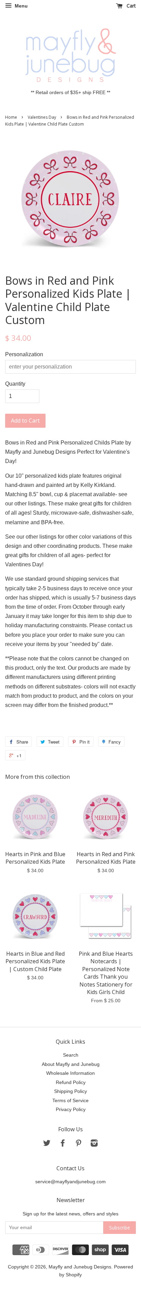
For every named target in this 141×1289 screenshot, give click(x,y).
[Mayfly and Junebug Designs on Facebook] (62, 1144)
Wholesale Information (70, 1073)
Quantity (15, 384)
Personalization (24, 354)
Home (11, 117)
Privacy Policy (71, 1109)
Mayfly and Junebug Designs (80, 1266)
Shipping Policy (70, 1091)
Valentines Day (42, 117)
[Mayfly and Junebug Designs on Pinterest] (78, 1144)
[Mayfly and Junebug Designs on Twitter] (47, 1144)
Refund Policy (71, 1082)
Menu (20, 6)
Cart (130, 5)
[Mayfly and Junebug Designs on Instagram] (94, 1144)
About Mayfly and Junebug (71, 1064)
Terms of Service (70, 1100)
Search (70, 1055)
